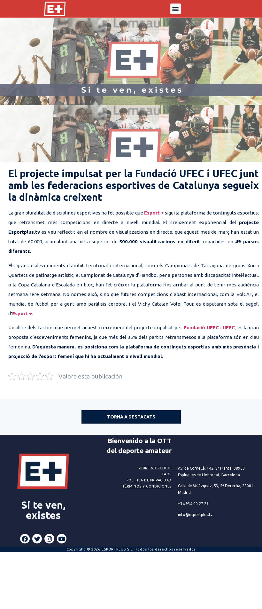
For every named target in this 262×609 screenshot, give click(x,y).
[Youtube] (61, 538)
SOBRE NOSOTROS (155, 468)
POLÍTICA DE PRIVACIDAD (149, 480)
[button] (175, 9)
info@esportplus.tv (195, 514)
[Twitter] (37, 538)
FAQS (167, 474)
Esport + (22, 313)
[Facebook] (25, 538)
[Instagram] (49, 538)
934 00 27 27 (193, 504)
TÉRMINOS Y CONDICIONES (147, 486)
